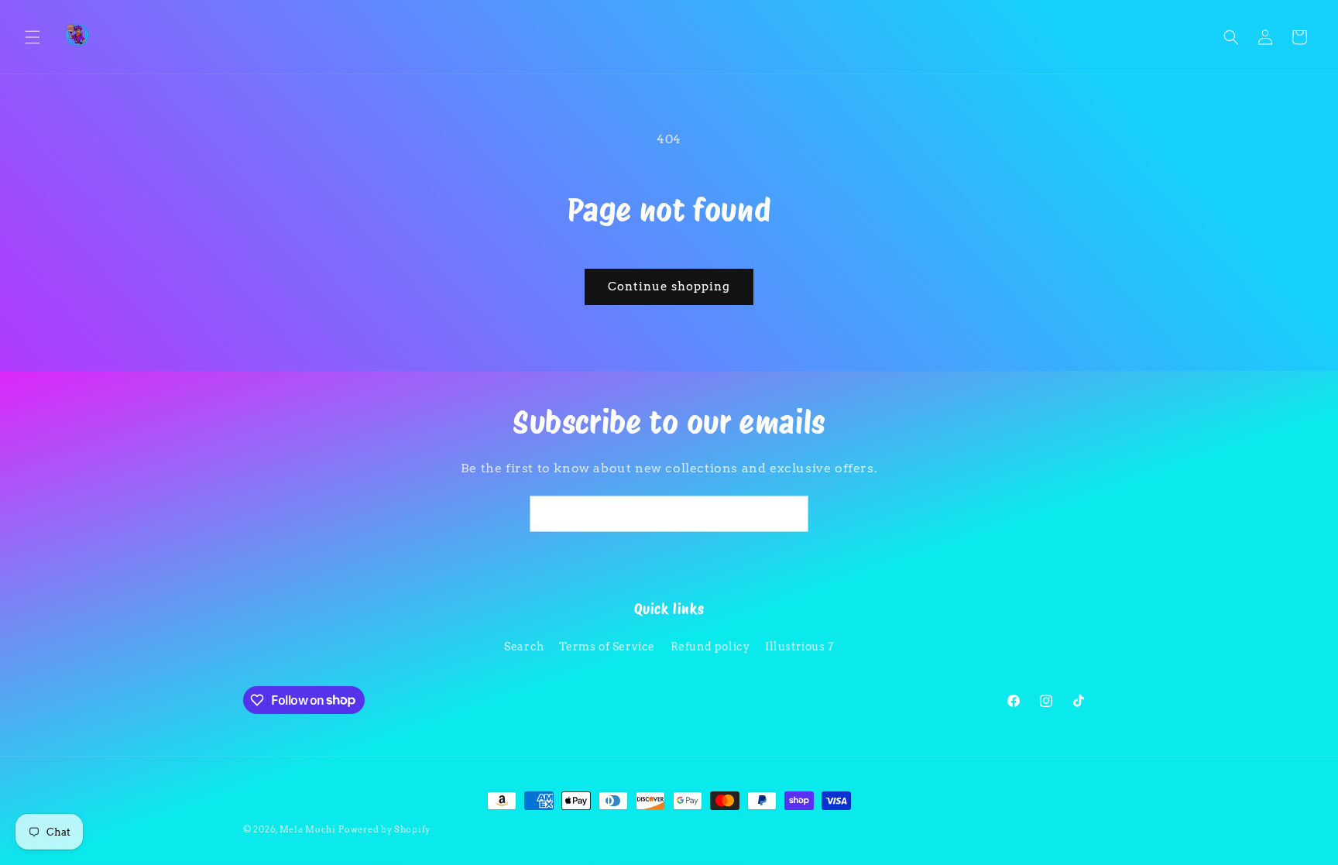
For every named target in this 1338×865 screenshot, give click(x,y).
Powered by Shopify (384, 829)
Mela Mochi (308, 829)
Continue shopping (669, 286)
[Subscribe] (791, 514)
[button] (32, 37)
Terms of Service (607, 646)
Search (524, 646)
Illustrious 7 (799, 646)
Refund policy (710, 646)
